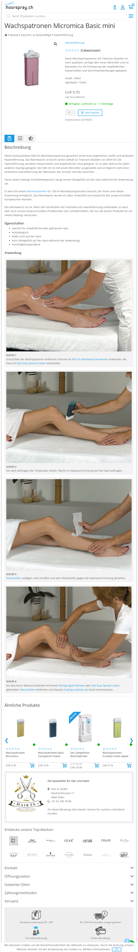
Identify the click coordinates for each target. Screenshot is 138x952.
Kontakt (114, 7)
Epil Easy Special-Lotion (31, 363)
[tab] (9, 138)
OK (116, 949)
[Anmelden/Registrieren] (122, 7)
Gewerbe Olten (17, 884)
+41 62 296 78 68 (61, 801)
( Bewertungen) (90, 50)
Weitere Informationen (96, 949)
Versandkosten (77, 96)
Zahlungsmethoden (20, 892)
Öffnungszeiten (17, 876)
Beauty (14, 35)
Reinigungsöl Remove (71, 685)
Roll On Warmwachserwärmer (90, 359)
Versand (11, 901)
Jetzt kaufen (92, 112)
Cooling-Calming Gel (76, 689)
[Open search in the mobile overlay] (65, 16)
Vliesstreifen (13, 578)
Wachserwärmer (37, 191)
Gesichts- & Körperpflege (36, 35)
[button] (32, 765)
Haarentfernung (63, 35)
